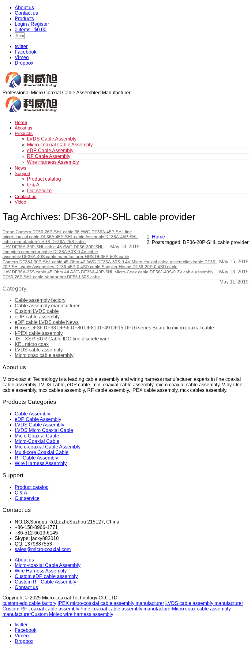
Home (21, 122)
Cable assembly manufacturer (47, 305)
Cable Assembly (32, 413)
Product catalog (44, 179)
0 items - (31, 29)
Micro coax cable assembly (44, 355)
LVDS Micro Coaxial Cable (44, 430)
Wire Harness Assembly (53, 162)
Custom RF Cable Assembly (45, 581)
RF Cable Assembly (48, 156)
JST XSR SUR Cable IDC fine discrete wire (62, 338)
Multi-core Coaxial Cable (42, 452)
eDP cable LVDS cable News (47, 322)
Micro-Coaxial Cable (37, 441)
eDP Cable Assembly (50, 150)
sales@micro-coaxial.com (43, 549)
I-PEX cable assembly (39, 333)
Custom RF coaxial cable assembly (40, 608)
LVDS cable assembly (39, 349)
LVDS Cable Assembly (52, 138)
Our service (39, 190)
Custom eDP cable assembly (46, 576)
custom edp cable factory (29, 603)
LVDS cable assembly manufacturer (204, 603)
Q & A (33, 184)
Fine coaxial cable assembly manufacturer (126, 608)
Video (20, 201)
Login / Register (32, 24)
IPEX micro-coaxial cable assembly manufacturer (111, 603)
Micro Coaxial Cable (37, 435)
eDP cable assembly (37, 316)
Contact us (26, 13)
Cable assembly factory (40, 300)
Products (24, 18)
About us (24, 7)
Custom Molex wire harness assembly (72, 614)
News (20, 168)
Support (22, 173)
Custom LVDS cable (37, 311)
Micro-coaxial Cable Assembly (60, 144)
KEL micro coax (32, 344)
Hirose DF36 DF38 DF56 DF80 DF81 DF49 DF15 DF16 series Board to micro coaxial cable (114, 327)
